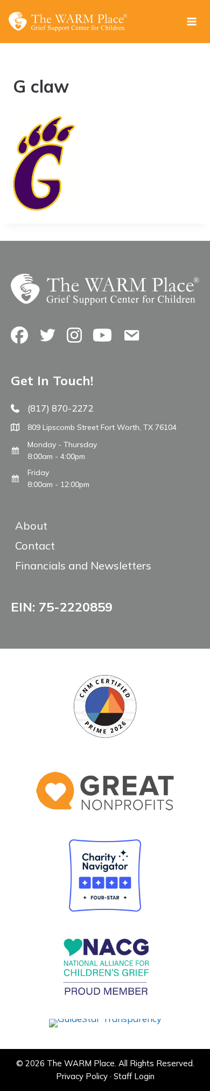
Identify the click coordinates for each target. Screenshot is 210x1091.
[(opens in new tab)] (105, 1018)
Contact (35, 545)
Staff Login (134, 1076)
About (31, 525)
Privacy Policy (82, 1076)
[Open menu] (191, 21)
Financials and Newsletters (83, 565)
